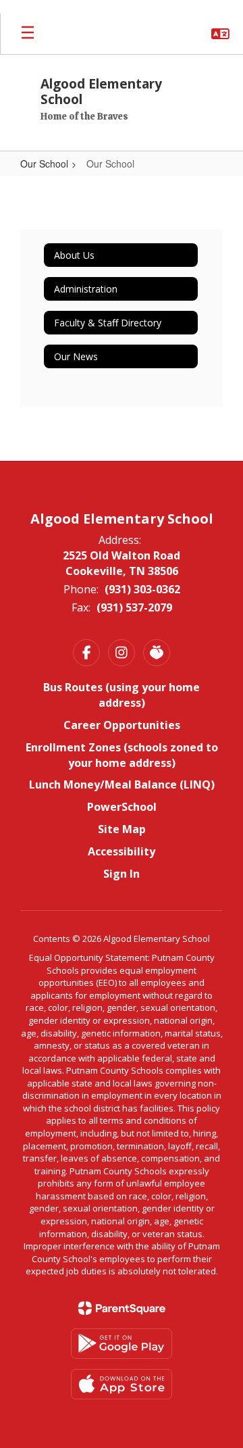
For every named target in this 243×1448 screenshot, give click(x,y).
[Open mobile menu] (28, 34)
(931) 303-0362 (142, 589)
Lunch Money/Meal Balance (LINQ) (122, 784)
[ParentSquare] (122, 1308)
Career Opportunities (121, 725)
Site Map (122, 829)
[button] (220, 34)
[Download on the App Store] (121, 1384)
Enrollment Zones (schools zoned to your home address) (122, 755)
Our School (44, 163)
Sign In (121, 873)
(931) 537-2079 (134, 607)
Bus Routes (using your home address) (121, 695)
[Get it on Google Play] (121, 1343)
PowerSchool (122, 806)
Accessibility (121, 851)
